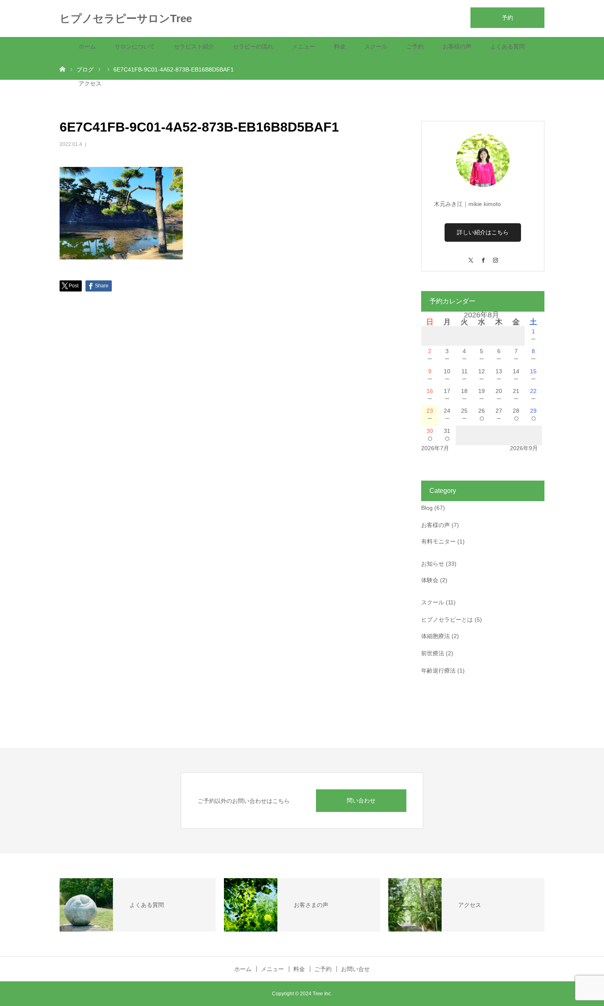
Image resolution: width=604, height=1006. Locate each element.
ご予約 (415, 46)
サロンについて (135, 46)
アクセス (89, 83)
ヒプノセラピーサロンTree (126, 18)
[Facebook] (483, 256)
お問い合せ (355, 969)
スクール (375, 46)
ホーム (87, 46)
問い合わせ (361, 800)
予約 (507, 17)
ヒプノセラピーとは (447, 619)
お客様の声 (457, 46)
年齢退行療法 (438, 670)
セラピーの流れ (253, 46)
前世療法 (432, 653)
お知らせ (432, 563)
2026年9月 (524, 448)
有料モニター (438, 541)
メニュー (303, 46)
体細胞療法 (435, 636)
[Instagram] (495, 256)
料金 (340, 46)
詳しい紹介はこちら (483, 232)
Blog (427, 507)
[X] (470, 256)
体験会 (429, 580)
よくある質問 (507, 46)
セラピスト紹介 (194, 46)
